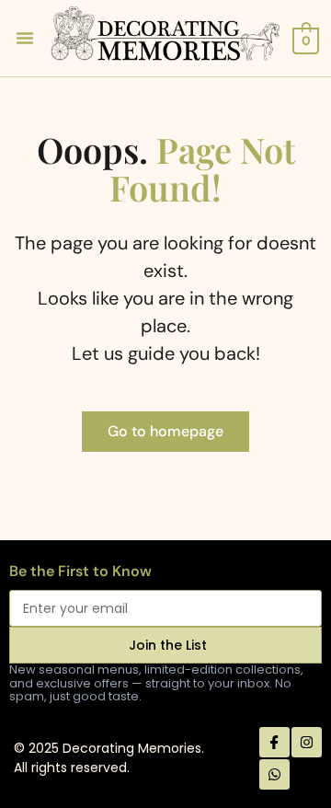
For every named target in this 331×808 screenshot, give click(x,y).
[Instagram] (306, 742)
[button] (25, 38)
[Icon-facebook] (274, 742)
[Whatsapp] (274, 774)
